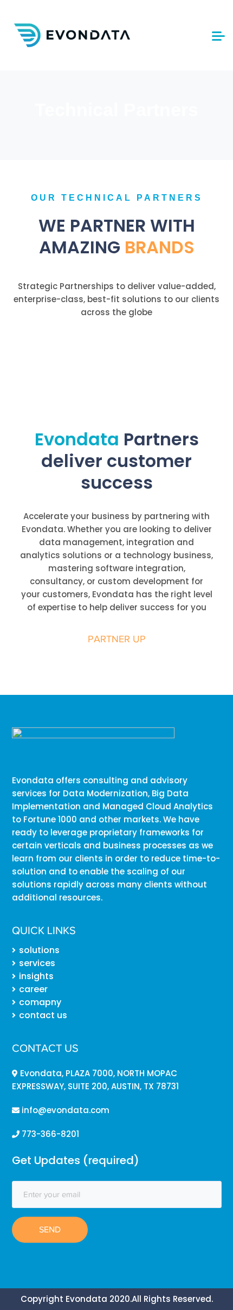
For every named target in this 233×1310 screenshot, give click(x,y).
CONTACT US (43, 1015)
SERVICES (37, 963)
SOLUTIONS (39, 950)
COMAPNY (40, 1002)
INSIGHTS (36, 976)
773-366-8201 (49, 1134)
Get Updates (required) (75, 1160)
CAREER (33, 989)
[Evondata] (71, 34)
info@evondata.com (64, 1110)
